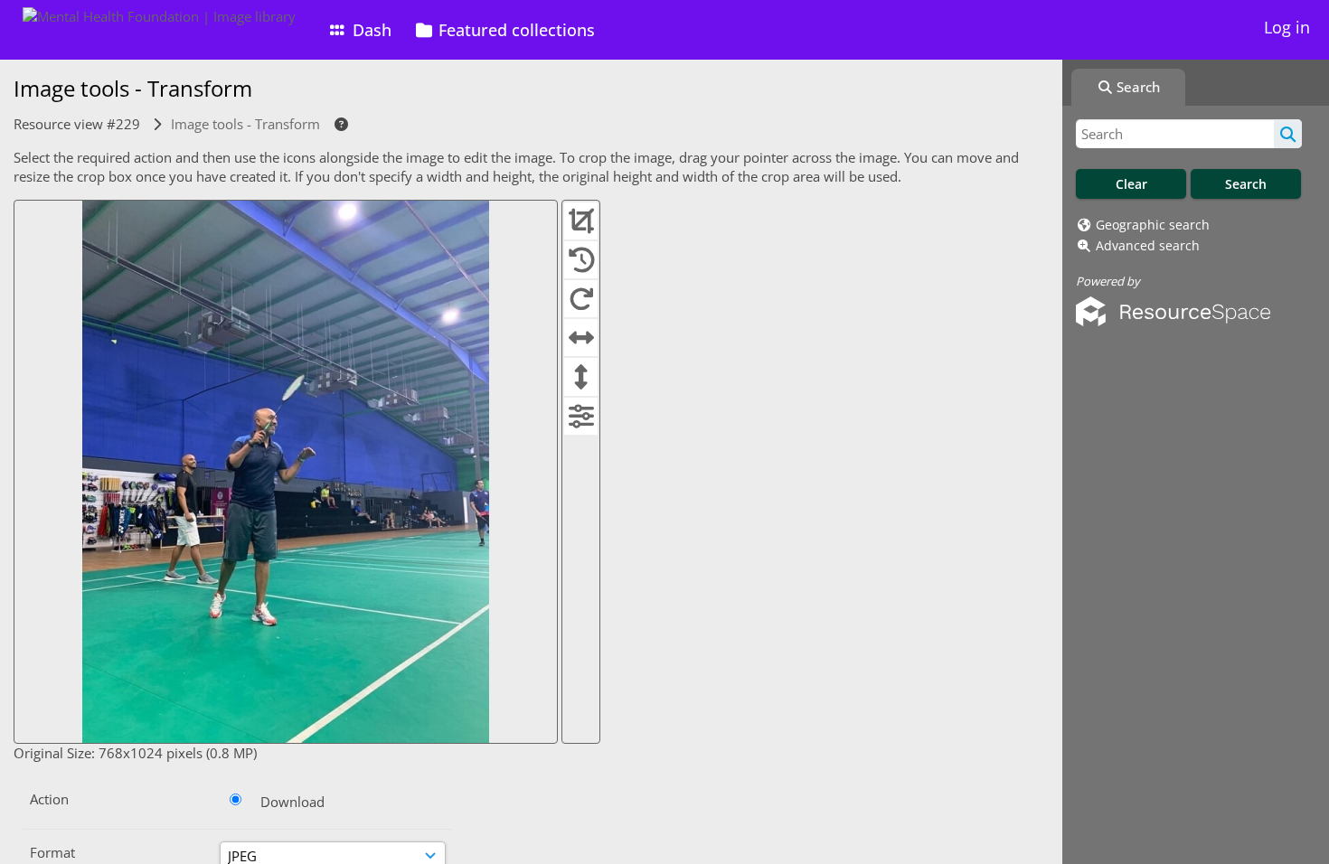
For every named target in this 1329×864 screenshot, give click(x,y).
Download (292, 802)
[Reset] (581, 259)
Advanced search (1148, 245)
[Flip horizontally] (581, 337)
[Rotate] (581, 298)
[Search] (1288, 133)
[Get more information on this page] (338, 124)
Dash (369, 30)
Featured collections (514, 30)
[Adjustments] (581, 416)
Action (49, 799)
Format (52, 852)
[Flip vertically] (581, 376)
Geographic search (1153, 224)
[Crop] (581, 220)
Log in (1287, 27)
